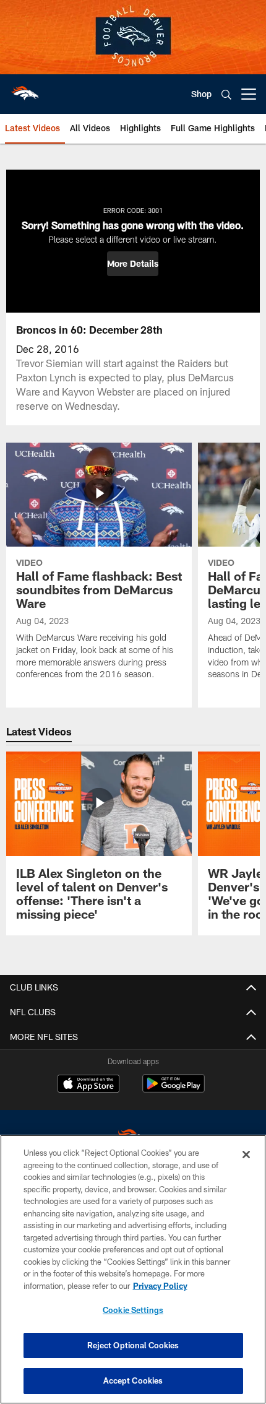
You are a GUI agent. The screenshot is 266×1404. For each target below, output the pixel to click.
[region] (133, 1269)
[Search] (226, 94)
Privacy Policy (160, 1286)
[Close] (246, 1154)
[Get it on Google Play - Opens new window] (173, 1090)
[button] (132, 263)
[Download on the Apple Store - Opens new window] (88, 1085)
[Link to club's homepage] (25, 89)
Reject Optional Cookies (133, 1345)
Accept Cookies (133, 1380)
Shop (201, 94)
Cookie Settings (133, 1310)
